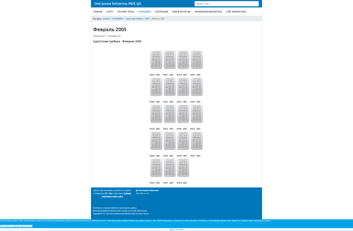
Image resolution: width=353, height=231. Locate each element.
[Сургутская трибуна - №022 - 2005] (183, 87)
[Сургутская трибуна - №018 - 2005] (183, 60)
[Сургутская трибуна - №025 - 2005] (169, 114)
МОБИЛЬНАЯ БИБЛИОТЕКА (208, 11)
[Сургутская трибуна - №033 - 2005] (169, 168)
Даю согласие (176, 229)
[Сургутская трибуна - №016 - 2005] (156, 60)
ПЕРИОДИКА (144, 11)
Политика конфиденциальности (16, 226)
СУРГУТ (109, 11)
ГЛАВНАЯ (97, 11)
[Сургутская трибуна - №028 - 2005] (156, 141)
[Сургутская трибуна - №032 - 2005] (156, 168)
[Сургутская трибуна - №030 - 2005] (183, 141)
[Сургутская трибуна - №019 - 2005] (196, 60)
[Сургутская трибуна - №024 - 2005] (156, 114)
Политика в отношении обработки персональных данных (115, 208)
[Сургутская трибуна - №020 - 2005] (156, 87)
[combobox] (227, 3)
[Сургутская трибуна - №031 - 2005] (196, 141)
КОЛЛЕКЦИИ (161, 11)
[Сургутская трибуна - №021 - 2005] (169, 87)
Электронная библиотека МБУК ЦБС (117, 4)
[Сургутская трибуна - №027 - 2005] (196, 114)
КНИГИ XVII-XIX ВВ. (181, 11)
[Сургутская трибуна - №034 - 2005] (183, 168)
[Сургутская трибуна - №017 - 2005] (169, 60)
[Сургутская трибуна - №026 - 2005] (183, 114)
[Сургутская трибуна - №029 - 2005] (169, 141)
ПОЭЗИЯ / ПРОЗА (126, 11)
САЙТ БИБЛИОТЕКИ (236, 11)
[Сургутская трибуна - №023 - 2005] (196, 87)
